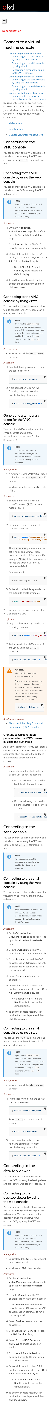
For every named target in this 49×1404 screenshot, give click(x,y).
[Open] (4, 21)
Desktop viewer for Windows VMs (26, 134)
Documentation (11, 31)
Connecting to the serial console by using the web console (28, 81)
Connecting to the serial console (26, 76)
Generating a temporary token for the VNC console (28, 71)
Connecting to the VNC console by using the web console (28, 58)
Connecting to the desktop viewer (27, 92)
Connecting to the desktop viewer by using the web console (29, 97)
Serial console (16, 128)
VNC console (15, 122)
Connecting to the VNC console (25, 53)
